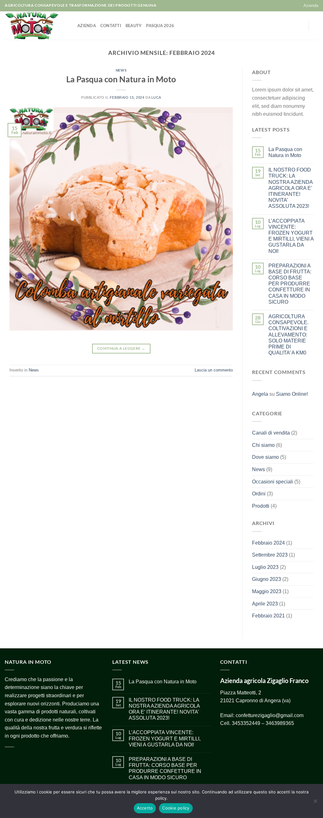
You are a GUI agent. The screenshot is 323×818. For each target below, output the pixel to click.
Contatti (110, 25)
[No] (315, 803)
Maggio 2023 (266, 591)
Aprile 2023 (265, 603)
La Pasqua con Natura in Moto (121, 79)
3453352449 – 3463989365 (263, 723)
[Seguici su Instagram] (283, 25)
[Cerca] (316, 26)
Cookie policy (175, 807)
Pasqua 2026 (160, 25)
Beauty (134, 25)
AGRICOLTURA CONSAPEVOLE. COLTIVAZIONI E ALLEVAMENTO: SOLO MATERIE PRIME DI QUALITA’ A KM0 (288, 334)
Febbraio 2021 (268, 615)
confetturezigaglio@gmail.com (269, 715)
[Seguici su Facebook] (275, 25)
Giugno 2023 (266, 579)
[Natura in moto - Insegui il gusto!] (36, 25)
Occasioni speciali (272, 481)
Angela (260, 394)
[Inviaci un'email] (291, 25)
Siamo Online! (292, 394)
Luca (156, 97)
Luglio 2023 (265, 567)
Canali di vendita (271, 432)
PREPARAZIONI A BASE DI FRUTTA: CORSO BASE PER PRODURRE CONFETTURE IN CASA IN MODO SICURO (289, 284)
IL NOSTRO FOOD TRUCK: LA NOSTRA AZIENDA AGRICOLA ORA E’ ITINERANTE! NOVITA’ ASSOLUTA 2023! (290, 188)
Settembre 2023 (270, 555)
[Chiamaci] (299, 25)
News (121, 70)
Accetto (145, 807)
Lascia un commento (214, 370)
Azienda (310, 5)
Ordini (259, 493)
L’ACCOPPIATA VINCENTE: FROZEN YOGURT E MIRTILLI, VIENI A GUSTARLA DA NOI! (291, 236)
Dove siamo (265, 457)
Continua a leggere (121, 348)
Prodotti (260, 506)
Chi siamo (263, 445)
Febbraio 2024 (268, 543)
